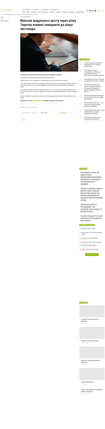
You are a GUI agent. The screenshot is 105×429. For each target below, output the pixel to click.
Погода (39, 12)
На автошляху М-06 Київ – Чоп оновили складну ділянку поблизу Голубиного (93, 104)
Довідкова (64, 12)
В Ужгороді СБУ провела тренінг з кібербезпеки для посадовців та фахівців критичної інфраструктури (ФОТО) (92, 88)
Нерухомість (45, 12)
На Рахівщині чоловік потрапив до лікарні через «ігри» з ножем (94, 80)
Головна (27, 9)
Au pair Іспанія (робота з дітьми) (90, 320)
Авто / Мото (52, 12)
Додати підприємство (92, 254)
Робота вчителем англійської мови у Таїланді (91, 391)
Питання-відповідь (80, 12)
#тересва (22, 107)
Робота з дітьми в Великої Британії (90, 361)
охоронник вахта (87, 382)
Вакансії (28, 12)
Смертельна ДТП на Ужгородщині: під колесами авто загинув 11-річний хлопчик (91, 208)
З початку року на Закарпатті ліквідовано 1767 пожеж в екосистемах (93, 64)
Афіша (23, 12)
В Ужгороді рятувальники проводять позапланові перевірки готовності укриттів (93, 119)
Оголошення (34, 12)
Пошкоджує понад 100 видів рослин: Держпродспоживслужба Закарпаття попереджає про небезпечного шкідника (90, 178)
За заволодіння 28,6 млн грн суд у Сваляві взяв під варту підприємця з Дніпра (94, 111)
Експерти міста (71, 12)
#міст (27, 107)
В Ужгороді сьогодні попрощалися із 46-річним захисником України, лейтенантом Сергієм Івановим (94, 72)
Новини (36, 9)
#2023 (35, 107)
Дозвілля (55, 9)
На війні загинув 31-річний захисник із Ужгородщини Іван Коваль (91, 218)
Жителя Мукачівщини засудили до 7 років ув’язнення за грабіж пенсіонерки (94, 97)
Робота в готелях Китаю (89, 341)
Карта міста (58, 12)
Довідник (45, 9)
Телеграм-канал (36, 100)
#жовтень (31, 107)
